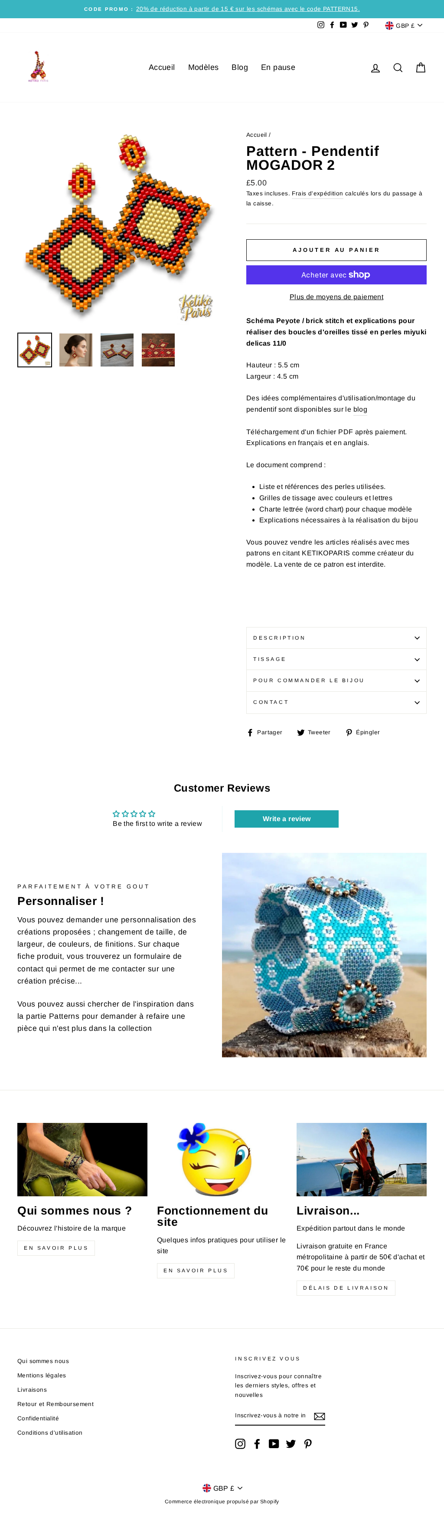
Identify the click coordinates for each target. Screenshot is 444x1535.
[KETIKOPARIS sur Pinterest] (308, 1444)
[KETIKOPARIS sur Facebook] (257, 1444)
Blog (240, 67)
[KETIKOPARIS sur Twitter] (291, 1444)
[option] (222, 9)
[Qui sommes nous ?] (82, 1159)
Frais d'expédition (317, 193)
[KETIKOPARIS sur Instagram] (240, 1444)
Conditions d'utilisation (50, 1432)
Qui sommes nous (43, 1361)
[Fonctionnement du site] (222, 1159)
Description (279, 638)
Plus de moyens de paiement (336, 296)
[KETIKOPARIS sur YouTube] (274, 1444)
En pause (278, 67)
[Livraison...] (362, 1159)
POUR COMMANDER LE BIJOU (309, 680)
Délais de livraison (346, 1288)
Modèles (203, 67)
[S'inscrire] (319, 1416)
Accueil (162, 67)
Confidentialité (38, 1418)
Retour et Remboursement (55, 1404)
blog (360, 409)
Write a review (287, 818)
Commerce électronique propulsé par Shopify (222, 1502)
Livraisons (32, 1389)
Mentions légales (41, 1375)
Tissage (269, 659)
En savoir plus (56, 1248)
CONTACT (271, 702)
